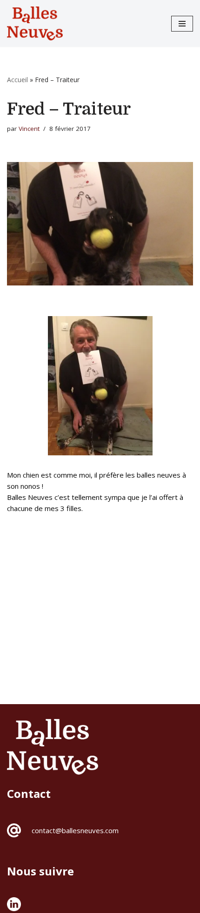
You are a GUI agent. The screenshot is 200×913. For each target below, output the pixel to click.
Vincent (29, 128)
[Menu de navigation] (182, 24)
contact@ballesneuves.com (75, 830)
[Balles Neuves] (35, 23)
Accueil (17, 79)
